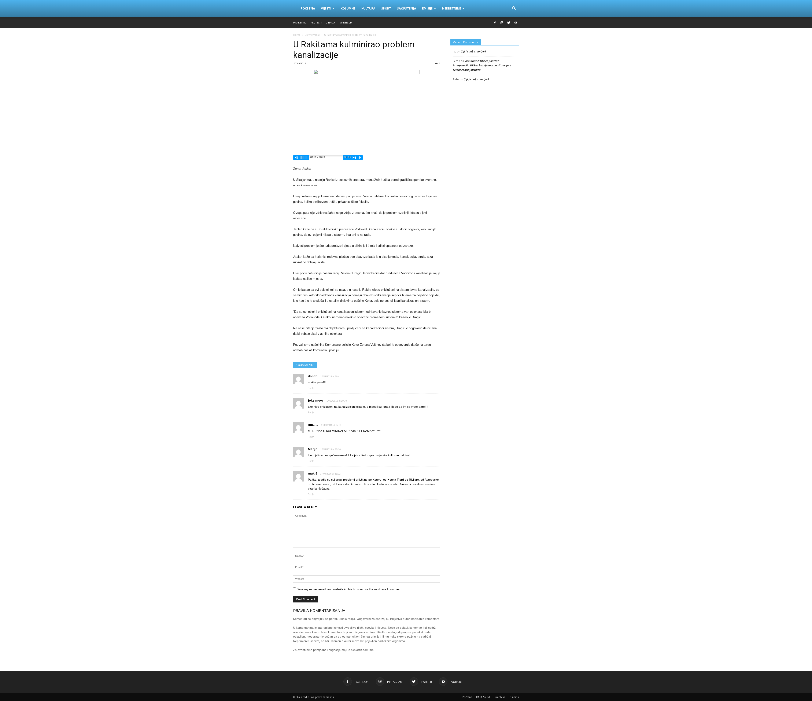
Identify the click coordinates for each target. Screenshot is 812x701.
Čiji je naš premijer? (473, 51)
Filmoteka (499, 697)
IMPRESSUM (345, 22)
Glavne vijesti (312, 35)
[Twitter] (509, 22)
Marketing (300, 22)
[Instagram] (502, 22)
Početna (308, 8)
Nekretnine (451, 8)
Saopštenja (406, 8)
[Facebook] (495, 22)
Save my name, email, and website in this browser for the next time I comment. (349, 589)
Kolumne (348, 8)
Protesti (316, 22)
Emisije (427, 8)
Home (296, 35)
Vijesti (326, 8)
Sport (386, 8)
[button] (514, 8)
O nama (330, 22)
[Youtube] (516, 22)
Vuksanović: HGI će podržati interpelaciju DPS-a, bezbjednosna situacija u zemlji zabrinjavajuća (482, 65)
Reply (311, 388)
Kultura (368, 8)
